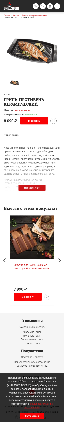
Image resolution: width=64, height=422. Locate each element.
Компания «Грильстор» (32, 327)
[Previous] (5, 260)
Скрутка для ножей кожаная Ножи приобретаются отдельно (32, 266)
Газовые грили (32, 343)
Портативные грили (32, 339)
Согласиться (32, 416)
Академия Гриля (32, 332)
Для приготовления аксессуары (34, 15)
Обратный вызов (36, 6)
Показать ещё (32, 188)
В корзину (34, 120)
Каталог (16, 15)
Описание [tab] (11, 135)
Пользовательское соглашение (32, 362)
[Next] (59, 260)
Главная (7, 15)
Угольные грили (32, 335)
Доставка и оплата (32, 357)
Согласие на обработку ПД (32, 365)
